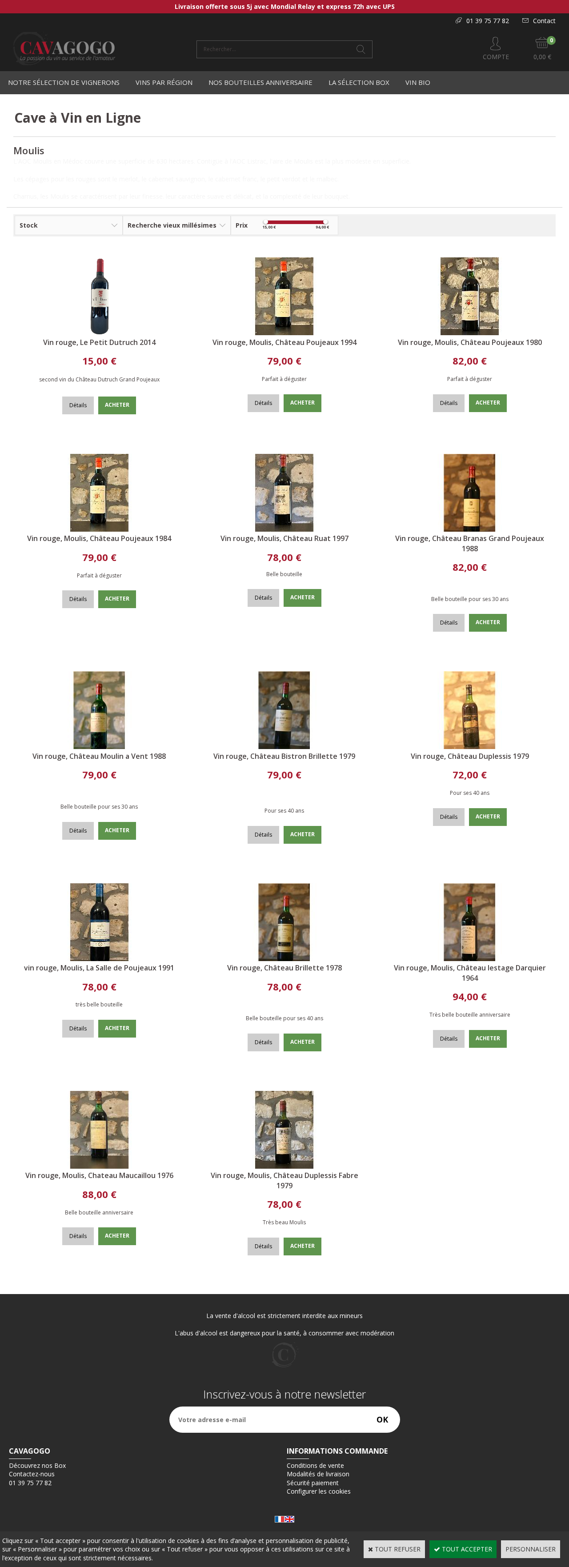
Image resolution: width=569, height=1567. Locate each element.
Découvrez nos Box (37, 1465)
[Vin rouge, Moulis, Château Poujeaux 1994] (284, 333)
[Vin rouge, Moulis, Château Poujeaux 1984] (99, 529)
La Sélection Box (359, 82)
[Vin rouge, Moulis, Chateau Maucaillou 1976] (99, 1166)
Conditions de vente (315, 1465)
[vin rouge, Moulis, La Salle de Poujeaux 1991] (99, 958)
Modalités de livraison (318, 1474)
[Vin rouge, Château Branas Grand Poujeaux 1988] (470, 529)
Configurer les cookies (319, 1491)
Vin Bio (417, 82)
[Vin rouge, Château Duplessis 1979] (470, 746)
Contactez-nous (32, 1474)
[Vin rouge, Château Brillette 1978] (284, 958)
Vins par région (164, 82)
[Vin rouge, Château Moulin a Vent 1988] (99, 746)
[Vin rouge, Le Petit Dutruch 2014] (99, 333)
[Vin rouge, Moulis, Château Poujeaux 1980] (470, 333)
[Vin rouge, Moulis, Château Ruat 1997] (284, 529)
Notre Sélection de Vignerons (64, 82)
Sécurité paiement (313, 1483)
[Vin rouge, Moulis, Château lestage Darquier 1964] (470, 958)
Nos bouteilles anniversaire (260, 82)
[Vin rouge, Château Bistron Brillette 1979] (284, 746)
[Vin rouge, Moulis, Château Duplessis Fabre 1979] (284, 1166)
